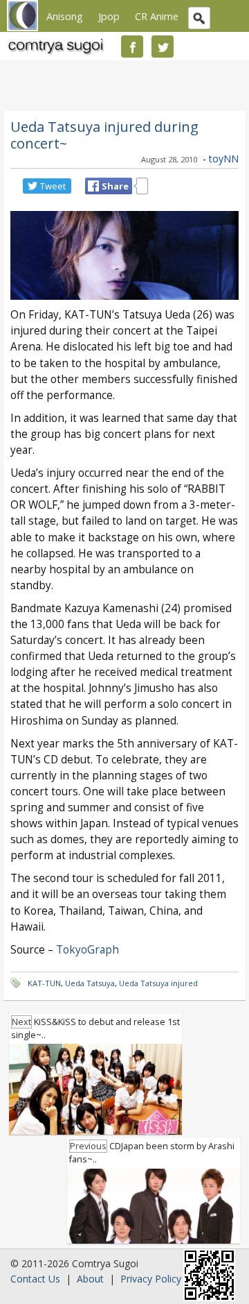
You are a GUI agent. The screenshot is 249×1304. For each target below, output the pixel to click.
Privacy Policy (150, 1278)
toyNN (224, 158)
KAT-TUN (44, 983)
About (90, 1278)
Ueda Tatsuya (90, 983)
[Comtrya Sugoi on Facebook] (132, 46)
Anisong (64, 16)
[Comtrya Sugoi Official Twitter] (162, 46)
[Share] (93, 186)
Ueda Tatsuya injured (158, 983)
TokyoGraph (87, 949)
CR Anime (156, 16)
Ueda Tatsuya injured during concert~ (104, 135)
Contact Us (35, 1278)
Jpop (109, 16)
